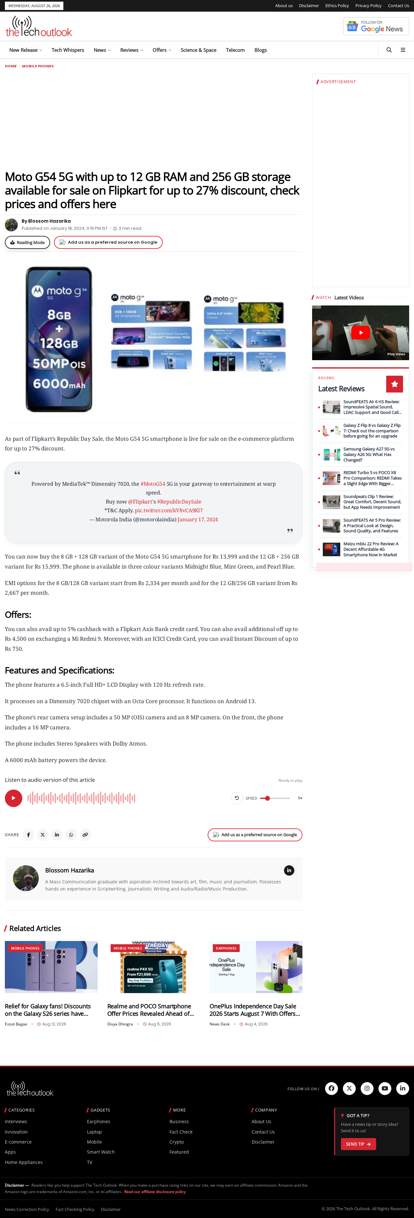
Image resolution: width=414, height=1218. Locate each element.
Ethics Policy (337, 5)
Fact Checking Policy (75, 1209)
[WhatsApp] (71, 835)
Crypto (176, 1142)
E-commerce (18, 1142)
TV (89, 1162)
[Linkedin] (402, 1088)
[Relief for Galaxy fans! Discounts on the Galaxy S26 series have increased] (51, 967)
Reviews (129, 50)
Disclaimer (309, 5)
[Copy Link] (85, 835)
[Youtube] (384, 1088)
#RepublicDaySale (179, 501)
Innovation (16, 1132)
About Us (261, 1121)
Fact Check (180, 1132)
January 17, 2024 (198, 519)
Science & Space (198, 50)
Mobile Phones (38, 66)
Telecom (235, 50)
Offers (160, 50)
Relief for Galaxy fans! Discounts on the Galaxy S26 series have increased (48, 1009)
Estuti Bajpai (16, 1024)
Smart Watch (101, 1152)
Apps (10, 1152)
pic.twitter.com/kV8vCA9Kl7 (169, 510)
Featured (179, 1152)
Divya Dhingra (120, 1024)
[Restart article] (237, 798)
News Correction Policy (27, 1209)
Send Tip (355, 1144)
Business (179, 1121)
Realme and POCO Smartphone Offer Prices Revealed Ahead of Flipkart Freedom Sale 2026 (149, 1009)
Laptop (94, 1132)
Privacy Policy (368, 5)
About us (284, 5)
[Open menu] (403, 50)
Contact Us (398, 5)
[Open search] (389, 50)
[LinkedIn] (57, 835)
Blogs (261, 50)
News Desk (220, 1024)
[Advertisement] (153, 118)
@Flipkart (140, 501)
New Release (23, 50)
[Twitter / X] (43, 835)
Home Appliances (24, 1162)
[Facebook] (28, 835)
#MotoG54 (153, 483)
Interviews (16, 1121)
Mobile (94, 1142)
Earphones (226, 948)
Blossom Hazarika (69, 870)
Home (11, 66)
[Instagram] (367, 1088)
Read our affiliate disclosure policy (155, 1191)
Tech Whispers (68, 50)
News (100, 50)
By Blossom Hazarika (46, 221)
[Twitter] (349, 1088)
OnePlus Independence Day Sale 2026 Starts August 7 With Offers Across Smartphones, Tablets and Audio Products (254, 1009)
